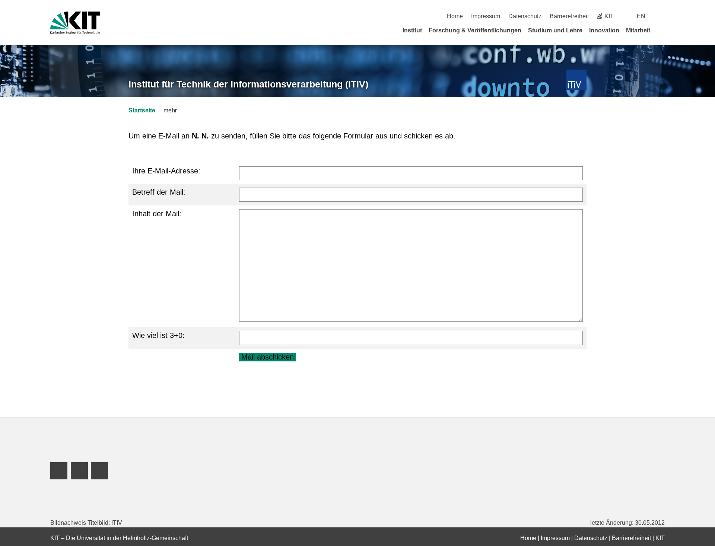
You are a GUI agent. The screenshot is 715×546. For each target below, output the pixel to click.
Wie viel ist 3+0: (158, 335)
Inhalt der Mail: (156, 214)
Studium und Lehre (555, 30)
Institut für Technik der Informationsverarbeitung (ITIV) (248, 84)
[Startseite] (662, 30)
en (641, 16)
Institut (412, 30)
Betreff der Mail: (158, 192)
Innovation (604, 30)
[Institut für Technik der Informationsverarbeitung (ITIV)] (576, 80)
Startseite (141, 110)
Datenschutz (524, 16)
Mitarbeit (638, 30)
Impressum (485, 16)
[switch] (662, 16)
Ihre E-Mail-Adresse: (166, 171)
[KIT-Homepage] (75, 23)
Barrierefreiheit (569, 16)
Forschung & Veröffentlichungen (475, 30)
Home (455, 16)
